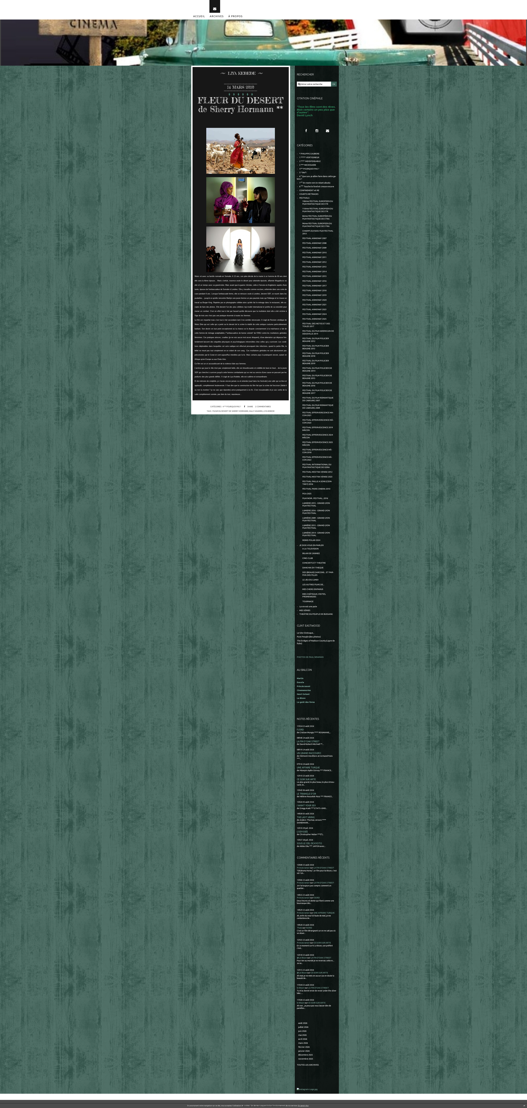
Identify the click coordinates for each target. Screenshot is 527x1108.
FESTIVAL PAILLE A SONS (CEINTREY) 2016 (317, 482)
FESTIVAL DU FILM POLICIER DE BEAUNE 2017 (317, 391)
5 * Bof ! (302, 172)
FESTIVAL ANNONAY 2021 (314, 304)
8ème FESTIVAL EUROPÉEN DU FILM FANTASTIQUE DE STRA (317, 217)
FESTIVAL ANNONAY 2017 (314, 285)
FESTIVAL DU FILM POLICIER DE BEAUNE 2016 (317, 384)
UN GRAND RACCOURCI (309, 753)
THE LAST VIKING (306, 817)
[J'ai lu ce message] (524, 1105)
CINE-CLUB (307, 558)
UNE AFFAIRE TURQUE (308, 767)
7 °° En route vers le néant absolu (314, 183)
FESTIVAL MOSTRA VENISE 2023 (317, 477)
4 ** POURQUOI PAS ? (232, 406)
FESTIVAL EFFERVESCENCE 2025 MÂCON (317, 443)
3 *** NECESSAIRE (307, 165)
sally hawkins (256, 411)
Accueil (199, 16)
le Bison (300, 988)
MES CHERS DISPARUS (312, 589)
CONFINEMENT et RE (309, 190)
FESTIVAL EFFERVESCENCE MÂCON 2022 (317, 458)
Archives (217, 16)
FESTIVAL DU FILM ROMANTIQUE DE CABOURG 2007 (317, 399)
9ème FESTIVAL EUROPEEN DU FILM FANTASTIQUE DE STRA (317, 224)
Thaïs (299, 928)
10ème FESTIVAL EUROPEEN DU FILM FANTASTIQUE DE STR (317, 202)
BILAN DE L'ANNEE (311, 553)
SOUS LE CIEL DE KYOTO (309, 843)
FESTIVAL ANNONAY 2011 (314, 257)
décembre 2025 (305, 1055)
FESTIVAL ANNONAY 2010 (314, 252)
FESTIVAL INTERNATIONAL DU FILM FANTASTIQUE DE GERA (316, 465)
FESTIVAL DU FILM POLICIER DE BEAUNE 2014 (317, 369)
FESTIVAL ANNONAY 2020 (314, 300)
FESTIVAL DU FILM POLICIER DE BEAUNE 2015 (317, 376)
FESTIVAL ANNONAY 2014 (314, 271)
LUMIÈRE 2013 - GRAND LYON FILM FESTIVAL (316, 526)
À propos (235, 16)
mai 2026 (302, 1035)
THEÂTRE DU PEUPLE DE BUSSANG (316, 614)
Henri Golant (303, 694)
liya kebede (269, 411)
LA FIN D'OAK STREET (308, 741)
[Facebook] (306, 130)
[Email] (214, 6)
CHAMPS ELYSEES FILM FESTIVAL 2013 (317, 232)
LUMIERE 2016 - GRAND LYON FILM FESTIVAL (316, 511)
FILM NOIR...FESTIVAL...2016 (315, 498)
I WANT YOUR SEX (306, 805)
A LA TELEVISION (310, 548)
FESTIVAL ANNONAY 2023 (314, 309)
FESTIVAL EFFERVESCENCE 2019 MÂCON (317, 428)
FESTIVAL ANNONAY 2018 (314, 290)
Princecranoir (303, 868)
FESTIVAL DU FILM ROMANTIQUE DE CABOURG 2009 (317, 406)
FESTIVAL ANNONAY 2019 (314, 295)
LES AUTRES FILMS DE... (313, 584)
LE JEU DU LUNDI (310, 580)
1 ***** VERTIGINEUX (309, 157)
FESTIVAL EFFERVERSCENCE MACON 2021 (318, 413)
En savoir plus (303, 1105)
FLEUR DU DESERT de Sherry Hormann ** (240, 104)
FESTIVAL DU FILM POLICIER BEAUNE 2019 (315, 362)
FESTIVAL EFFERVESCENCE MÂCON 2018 (317, 451)
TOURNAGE (307, 601)
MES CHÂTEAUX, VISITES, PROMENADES (314, 595)
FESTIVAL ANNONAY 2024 (314, 314)
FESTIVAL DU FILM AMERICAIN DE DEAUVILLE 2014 (318, 332)
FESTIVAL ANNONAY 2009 (314, 248)
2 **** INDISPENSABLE (310, 161)
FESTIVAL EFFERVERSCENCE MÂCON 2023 (318, 421)
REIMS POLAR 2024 (311, 540)
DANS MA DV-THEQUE (312, 567)
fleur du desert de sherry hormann (230, 411)
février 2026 (304, 1047)
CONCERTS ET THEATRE (314, 563)
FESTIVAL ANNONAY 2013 (314, 266)
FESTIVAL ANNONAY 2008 (314, 243)
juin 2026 (302, 1031)
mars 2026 (303, 1043)
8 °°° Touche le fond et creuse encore (316, 186)
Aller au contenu (11, 2)
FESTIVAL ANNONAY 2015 (314, 276)
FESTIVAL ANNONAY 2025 (314, 319)
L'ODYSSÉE (302, 831)
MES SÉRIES (304, 610)
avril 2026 (302, 1039)
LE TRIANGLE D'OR (306, 793)
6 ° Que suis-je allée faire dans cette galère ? (316, 177)
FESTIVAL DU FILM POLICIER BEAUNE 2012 (315, 339)
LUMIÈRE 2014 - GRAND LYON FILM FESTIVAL (316, 534)
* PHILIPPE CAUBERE (309, 153)
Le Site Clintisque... (305, 633)
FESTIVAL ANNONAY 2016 (314, 281)
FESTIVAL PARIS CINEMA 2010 (316, 489)
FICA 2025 (306, 493)
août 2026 (302, 1023)
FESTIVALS (304, 198)
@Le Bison (302, 958)
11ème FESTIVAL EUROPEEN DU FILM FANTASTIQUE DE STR (317, 209)
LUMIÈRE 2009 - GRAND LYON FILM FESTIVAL (316, 519)
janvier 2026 (304, 1051)
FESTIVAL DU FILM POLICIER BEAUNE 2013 (315, 347)
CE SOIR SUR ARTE (306, 779)
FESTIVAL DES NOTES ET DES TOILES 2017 (316, 324)
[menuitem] (199, 16)
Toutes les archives (308, 1065)
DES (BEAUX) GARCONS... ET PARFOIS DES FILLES (318, 573)
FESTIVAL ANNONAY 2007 (314, 238)
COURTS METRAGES (308, 194)
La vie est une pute (308, 606)
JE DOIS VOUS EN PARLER (311, 545)
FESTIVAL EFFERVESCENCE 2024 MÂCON (317, 436)
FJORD (300, 729)
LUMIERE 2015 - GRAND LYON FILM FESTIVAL (316, 504)
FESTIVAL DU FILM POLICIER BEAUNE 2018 (315, 354)
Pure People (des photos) (309, 637)
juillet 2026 (303, 1027)
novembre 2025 (305, 1059)
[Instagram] (317, 130)
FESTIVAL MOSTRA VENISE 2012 (317, 472)
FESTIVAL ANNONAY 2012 (314, 262)
